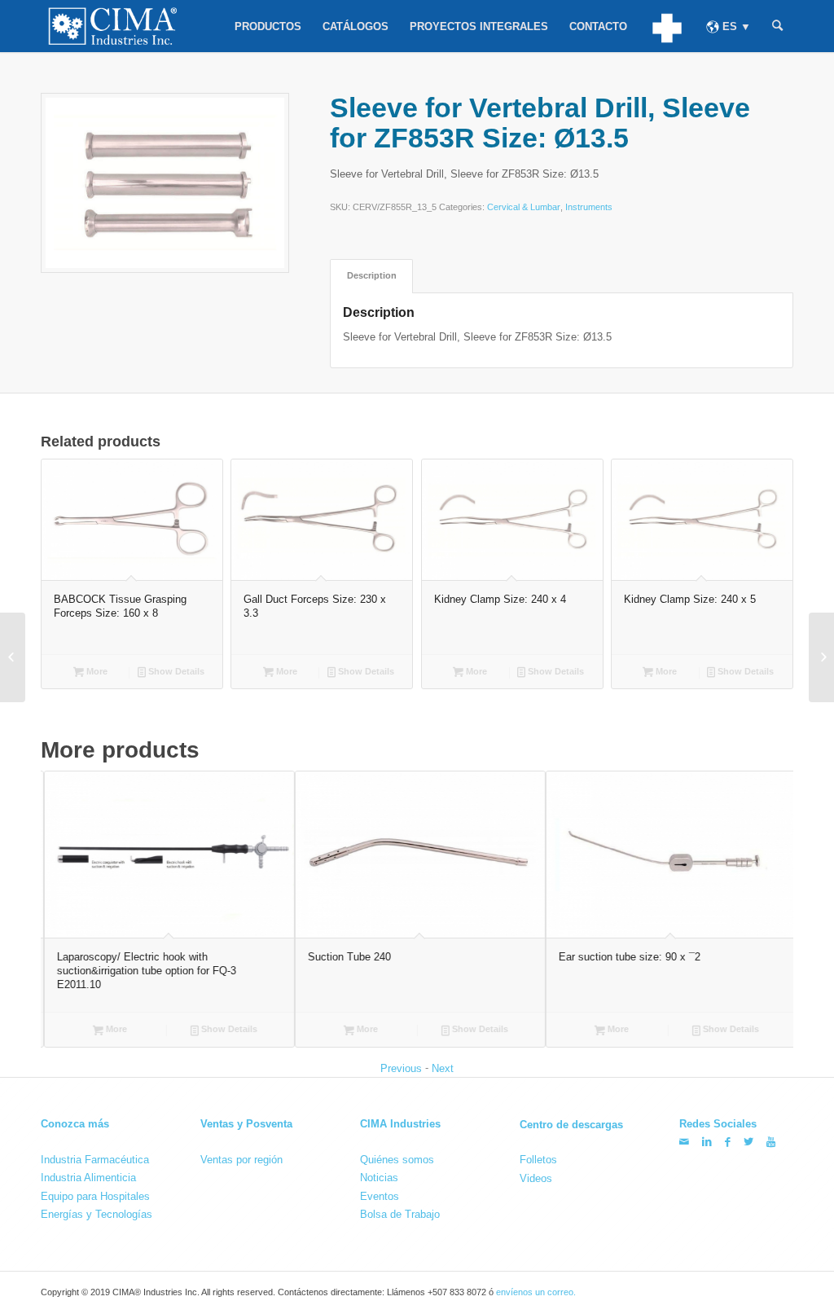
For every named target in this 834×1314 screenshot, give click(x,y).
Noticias (379, 1177)
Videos (536, 1178)
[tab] (371, 275)
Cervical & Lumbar (523, 207)
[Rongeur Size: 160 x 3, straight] (821, 657)
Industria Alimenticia (88, 1177)
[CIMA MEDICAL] (667, 26)
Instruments (588, 207)
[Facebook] (728, 1142)
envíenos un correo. (536, 1292)
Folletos (538, 1160)
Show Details (175, 671)
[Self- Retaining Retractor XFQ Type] (12, 657)
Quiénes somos (397, 1160)
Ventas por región (241, 1160)
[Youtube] (770, 1142)
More (96, 671)
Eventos (379, 1195)
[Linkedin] (707, 1142)
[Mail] (684, 1142)
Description (372, 275)
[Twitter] (748, 1142)
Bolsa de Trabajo (400, 1214)
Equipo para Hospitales (95, 1195)
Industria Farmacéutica (95, 1160)
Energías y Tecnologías (96, 1214)
